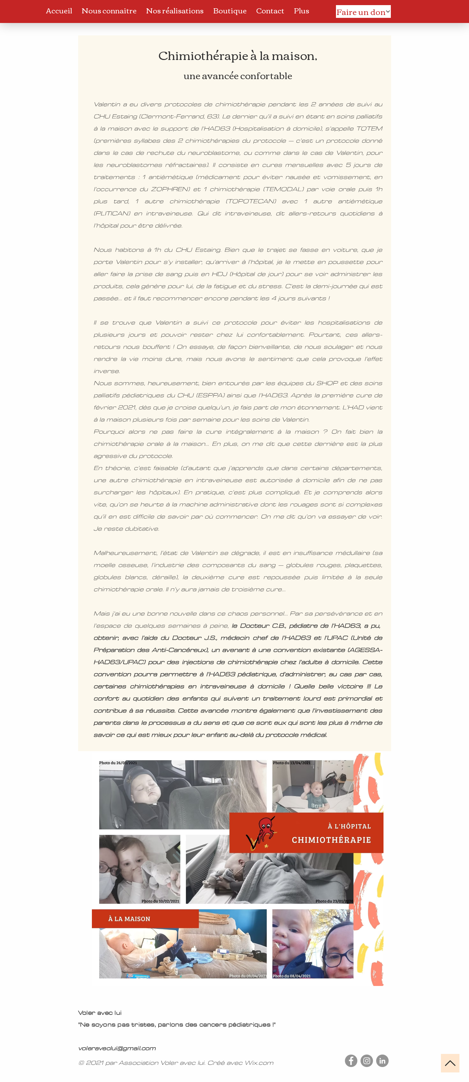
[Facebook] (351, 1061)
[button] (109, 10)
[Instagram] (367, 1061)
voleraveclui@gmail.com (117, 1048)
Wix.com (258, 1062)
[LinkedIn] (382, 1061)
